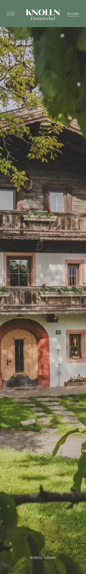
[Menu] (11, 13)
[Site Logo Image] (43, 14)
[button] (73, 13)
